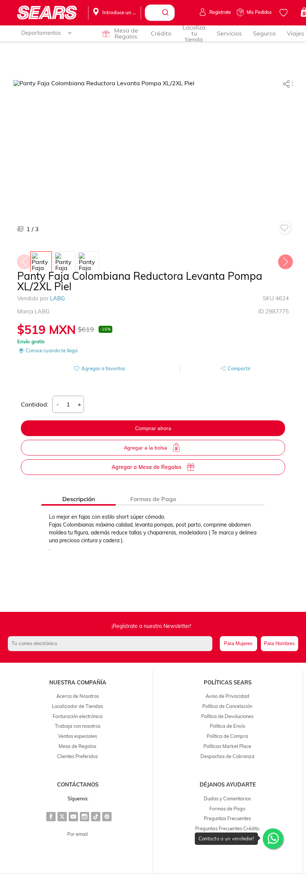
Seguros (264, 33)
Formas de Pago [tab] (153, 499)
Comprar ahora (153, 428)
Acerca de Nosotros (77, 696)
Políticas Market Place (227, 746)
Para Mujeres (238, 643)
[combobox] (160, 12)
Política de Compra (227, 736)
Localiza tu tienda (194, 33)
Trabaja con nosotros (77, 726)
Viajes (295, 33)
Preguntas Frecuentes (227, 818)
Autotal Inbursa (227, 838)
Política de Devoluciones (227, 716)
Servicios (229, 33)
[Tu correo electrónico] (112, 643)
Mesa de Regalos (126, 33)
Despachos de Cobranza (227, 756)
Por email (77, 834)
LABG (57, 298)
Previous (23, 260)
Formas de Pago (227, 809)
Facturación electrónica (78, 716)
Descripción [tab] (78, 499)
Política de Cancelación (227, 706)
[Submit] (166, 13)
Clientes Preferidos (77, 756)
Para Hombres (279, 643)
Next (285, 260)
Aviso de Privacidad (227, 696)
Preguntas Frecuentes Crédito (227, 828)
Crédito (161, 33)
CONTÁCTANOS (78, 784)
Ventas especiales (77, 736)
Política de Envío (227, 726)
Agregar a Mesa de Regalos (146, 467)
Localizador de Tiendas (77, 706)
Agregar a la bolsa (145, 448)
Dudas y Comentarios (227, 798)
